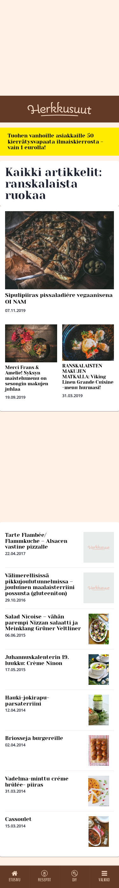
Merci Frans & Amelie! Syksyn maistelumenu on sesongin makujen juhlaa (26, 378)
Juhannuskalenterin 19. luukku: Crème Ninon (37, 660)
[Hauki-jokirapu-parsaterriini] (99, 710)
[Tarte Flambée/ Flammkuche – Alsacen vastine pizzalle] (98, 547)
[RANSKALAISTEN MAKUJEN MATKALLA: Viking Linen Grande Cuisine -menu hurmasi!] (88, 342)
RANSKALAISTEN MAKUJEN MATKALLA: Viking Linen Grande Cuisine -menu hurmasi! (87, 376)
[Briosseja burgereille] (99, 750)
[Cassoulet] (99, 831)
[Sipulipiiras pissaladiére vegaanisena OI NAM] (59, 250)
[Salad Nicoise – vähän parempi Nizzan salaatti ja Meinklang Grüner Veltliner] (99, 629)
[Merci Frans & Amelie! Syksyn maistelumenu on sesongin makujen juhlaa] (31, 343)
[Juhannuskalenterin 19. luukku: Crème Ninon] (99, 669)
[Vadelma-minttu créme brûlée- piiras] (98, 791)
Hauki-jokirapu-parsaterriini (27, 700)
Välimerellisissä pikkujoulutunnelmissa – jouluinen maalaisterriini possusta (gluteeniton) (40, 584)
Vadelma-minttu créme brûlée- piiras (37, 781)
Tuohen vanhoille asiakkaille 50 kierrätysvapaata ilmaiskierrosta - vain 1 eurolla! (55, 141)
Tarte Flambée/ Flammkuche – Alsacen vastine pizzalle (36, 541)
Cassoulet (18, 819)
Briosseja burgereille (34, 738)
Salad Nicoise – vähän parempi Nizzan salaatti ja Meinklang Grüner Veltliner (43, 622)
